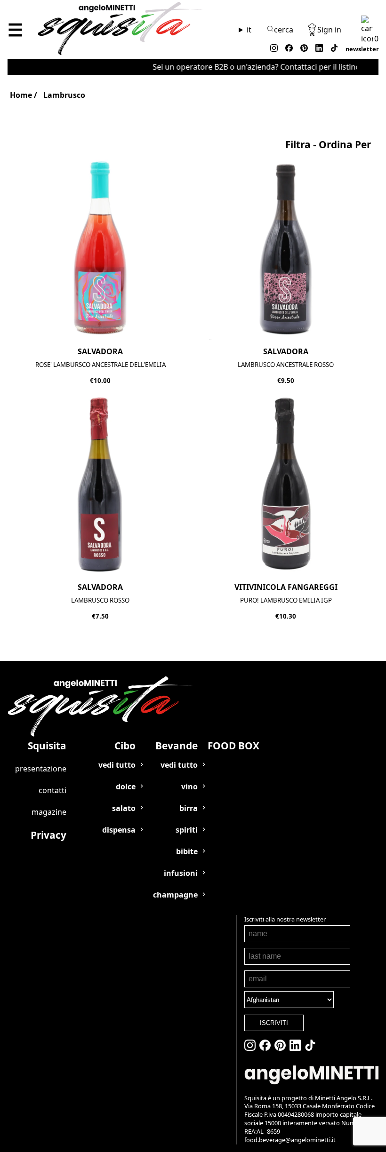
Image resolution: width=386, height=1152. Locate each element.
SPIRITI (187, 830)
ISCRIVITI (274, 1022)
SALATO (124, 808)
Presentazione (40, 768)
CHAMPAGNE (175, 895)
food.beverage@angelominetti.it (290, 1140)
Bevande (176, 745)
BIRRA (188, 808)
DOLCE (126, 786)
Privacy (48, 835)
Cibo (125, 745)
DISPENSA (119, 830)
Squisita (47, 745)
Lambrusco (64, 95)
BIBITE (187, 851)
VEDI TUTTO (117, 765)
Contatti (52, 790)
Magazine (49, 812)
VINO (189, 786)
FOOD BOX (233, 745)
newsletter (362, 49)
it (249, 29)
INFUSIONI (181, 873)
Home (21, 95)
